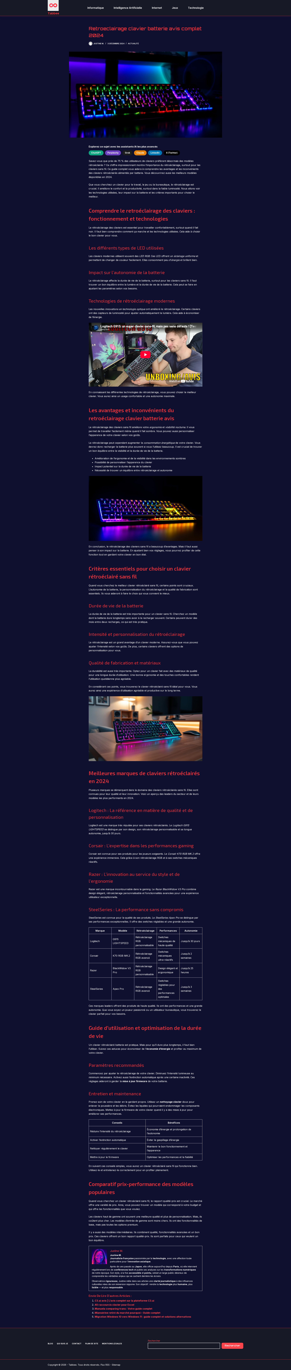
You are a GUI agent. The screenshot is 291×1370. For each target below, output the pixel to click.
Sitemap (116, 1364)
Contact (76, 1343)
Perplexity (113, 152)
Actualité (133, 43)
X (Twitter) (171, 152)
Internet (157, 7)
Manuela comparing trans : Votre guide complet (123, 1308)
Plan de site (91, 1343)
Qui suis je (62, 1343)
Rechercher (154, 1340)
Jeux (175, 7)
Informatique (95, 7)
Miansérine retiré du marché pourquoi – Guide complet (127, 1312)
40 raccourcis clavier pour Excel (114, 1304)
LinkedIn (155, 152)
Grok (127, 152)
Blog (50, 1343)
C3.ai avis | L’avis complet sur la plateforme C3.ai (124, 1300)
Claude (140, 152)
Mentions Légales (112, 1343)
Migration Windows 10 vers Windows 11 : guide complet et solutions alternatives (143, 1316)
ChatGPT (96, 152)
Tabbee (53, 13)
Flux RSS (105, 1364)
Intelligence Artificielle (128, 7)
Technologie (196, 7)
